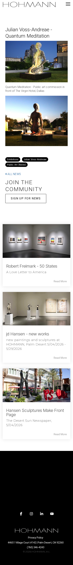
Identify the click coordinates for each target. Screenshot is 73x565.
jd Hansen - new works (27, 333)
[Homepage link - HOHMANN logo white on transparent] (36, 532)
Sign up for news (26, 198)
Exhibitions (12, 159)
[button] (68, 3)
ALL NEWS (14, 174)
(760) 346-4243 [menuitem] (35, 547)
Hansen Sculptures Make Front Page (35, 412)
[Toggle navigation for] (36, 458)
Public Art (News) (16, 164)
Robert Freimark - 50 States (31, 266)
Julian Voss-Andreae (35, 159)
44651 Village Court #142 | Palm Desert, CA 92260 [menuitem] (36, 542)
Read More (60, 281)
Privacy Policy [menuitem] (35, 537)
